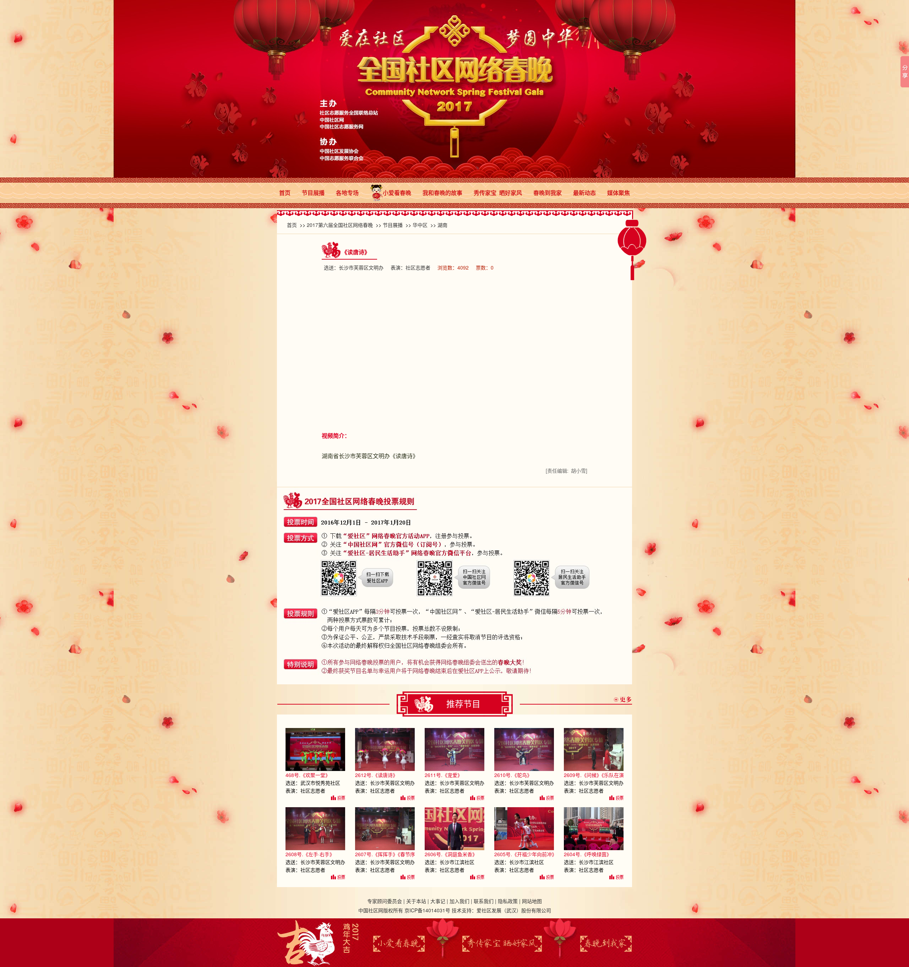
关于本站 (416, 900)
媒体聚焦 (618, 193)
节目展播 (313, 193)
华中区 (420, 224)
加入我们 (459, 900)
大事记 (437, 900)
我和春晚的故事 (442, 193)
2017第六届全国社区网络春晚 (340, 224)
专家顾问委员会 (384, 900)
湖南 (442, 224)
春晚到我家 (547, 193)
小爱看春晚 (397, 193)
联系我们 (484, 900)
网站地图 (532, 900)
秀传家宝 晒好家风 (498, 193)
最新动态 (584, 193)
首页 (284, 193)
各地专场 (347, 193)
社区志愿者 (417, 267)
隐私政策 (508, 900)
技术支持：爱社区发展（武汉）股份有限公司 (501, 910)
